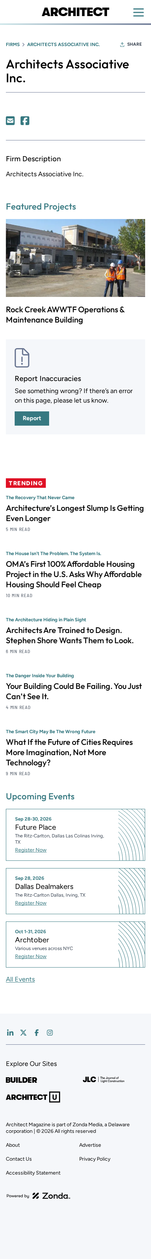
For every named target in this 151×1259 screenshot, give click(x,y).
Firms (13, 44)
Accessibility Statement (33, 1173)
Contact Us (19, 1159)
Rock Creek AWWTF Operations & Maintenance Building (65, 314)
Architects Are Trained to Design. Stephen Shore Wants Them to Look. (70, 635)
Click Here (10, 120)
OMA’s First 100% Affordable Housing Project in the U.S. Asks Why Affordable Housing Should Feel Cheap (74, 574)
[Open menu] (138, 12)
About (13, 1145)
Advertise (90, 1145)
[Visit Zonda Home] (38, 1195)
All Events (20, 979)
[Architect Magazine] (75, 11)
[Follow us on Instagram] (49, 1032)
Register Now (31, 850)
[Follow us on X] (23, 1032)
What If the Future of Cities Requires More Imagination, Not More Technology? (69, 752)
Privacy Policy (94, 1159)
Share (134, 44)
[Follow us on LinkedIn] (10, 1032)
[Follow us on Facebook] (36, 1032)
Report (32, 418)
